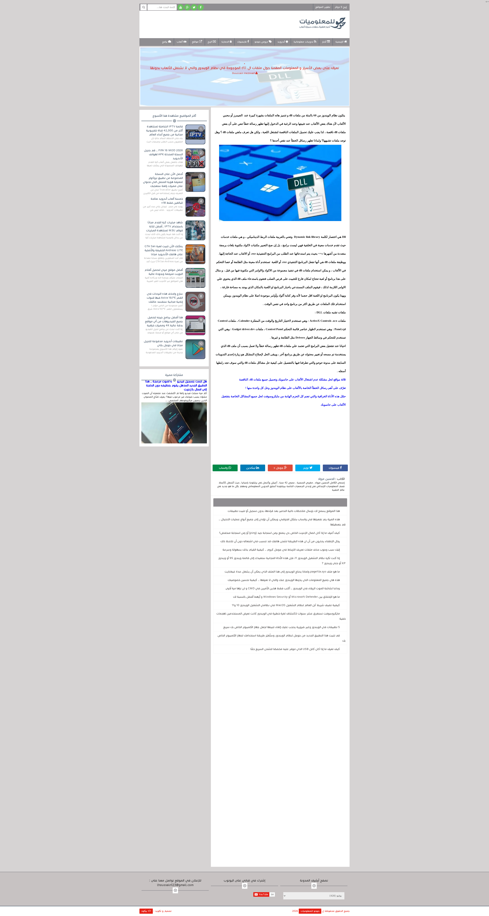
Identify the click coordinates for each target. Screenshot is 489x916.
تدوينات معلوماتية (304, 41)
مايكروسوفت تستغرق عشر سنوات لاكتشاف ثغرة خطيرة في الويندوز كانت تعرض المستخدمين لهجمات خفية (281, 616)
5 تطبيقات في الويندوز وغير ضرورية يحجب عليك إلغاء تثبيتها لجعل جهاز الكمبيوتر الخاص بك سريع (281, 627)
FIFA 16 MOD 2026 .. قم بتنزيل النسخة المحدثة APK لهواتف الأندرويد (163, 154)
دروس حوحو (262, 41)
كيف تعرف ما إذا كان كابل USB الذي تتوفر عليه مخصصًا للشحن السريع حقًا (295, 649)
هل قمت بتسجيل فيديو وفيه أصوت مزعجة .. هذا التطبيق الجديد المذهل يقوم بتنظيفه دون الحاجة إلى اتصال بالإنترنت (176, 385)
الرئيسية (339, 41)
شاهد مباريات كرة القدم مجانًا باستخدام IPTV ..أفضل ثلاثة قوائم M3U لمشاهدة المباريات (164, 226)
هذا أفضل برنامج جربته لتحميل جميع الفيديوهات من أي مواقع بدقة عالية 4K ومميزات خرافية (164, 321)
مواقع (195, 41)
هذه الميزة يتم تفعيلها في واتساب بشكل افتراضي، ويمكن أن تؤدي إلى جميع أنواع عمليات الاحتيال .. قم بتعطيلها (282, 522)
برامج (165, 41)
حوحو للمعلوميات (310, 911)
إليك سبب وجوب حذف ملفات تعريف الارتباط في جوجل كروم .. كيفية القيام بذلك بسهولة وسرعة (281, 549)
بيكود (144, 911)
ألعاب (180, 41)
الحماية (225, 41)
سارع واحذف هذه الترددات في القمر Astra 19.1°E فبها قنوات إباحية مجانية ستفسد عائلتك (165, 297)
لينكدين (251, 468)
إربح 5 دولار (341, 7)
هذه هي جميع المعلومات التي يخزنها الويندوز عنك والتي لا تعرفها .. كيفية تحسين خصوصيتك (284, 580)
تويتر (306, 468)
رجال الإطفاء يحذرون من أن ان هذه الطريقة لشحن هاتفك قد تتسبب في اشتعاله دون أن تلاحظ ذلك (280, 541)
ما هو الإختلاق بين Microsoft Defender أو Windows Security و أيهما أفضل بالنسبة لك (286, 596)
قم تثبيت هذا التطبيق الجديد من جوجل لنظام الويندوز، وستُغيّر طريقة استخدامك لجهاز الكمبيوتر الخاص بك (282, 638)
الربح (210, 41)
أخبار (324, 41)
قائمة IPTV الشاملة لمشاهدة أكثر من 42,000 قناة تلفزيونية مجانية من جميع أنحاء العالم (164, 130)
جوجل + (279, 468)
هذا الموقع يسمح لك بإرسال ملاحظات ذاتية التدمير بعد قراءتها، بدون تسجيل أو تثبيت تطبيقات (284, 511)
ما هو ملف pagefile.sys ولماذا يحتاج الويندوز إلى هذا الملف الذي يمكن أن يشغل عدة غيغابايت (282, 571)
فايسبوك (242, 41)
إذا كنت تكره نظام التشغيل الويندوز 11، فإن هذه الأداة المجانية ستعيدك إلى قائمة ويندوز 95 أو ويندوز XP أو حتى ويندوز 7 (282, 560)
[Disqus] (280, 709)
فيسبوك (334, 468)
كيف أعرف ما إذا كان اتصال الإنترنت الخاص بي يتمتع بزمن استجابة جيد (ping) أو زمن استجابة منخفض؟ (279, 533)
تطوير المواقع (322, 7)
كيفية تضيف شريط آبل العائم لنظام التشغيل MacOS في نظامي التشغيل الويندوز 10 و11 (286, 605)
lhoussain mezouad (243, 73)
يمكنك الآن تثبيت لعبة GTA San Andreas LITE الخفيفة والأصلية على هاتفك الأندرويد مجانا (164, 250)
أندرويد (281, 41)
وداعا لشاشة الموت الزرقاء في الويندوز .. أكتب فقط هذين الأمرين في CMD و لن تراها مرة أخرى (283, 588)
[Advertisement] (212, 23)
